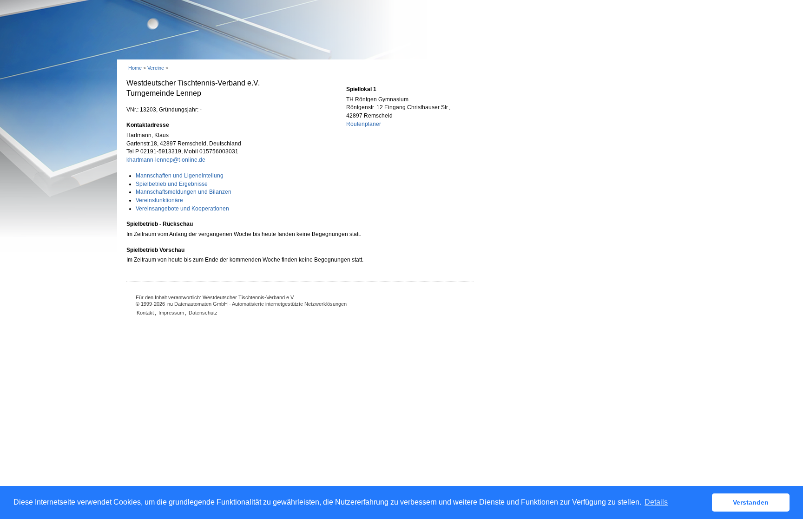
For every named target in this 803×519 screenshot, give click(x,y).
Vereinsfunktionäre (159, 200)
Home (135, 68)
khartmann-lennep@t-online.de (165, 160)
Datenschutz (203, 312)
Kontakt (145, 312)
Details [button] (656, 502)
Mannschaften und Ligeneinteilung (180, 175)
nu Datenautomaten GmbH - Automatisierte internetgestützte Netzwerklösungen (257, 304)
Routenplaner (363, 124)
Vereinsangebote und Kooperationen (182, 208)
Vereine (155, 68)
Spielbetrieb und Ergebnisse (172, 184)
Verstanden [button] (751, 502)
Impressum (171, 312)
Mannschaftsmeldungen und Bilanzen (183, 192)
